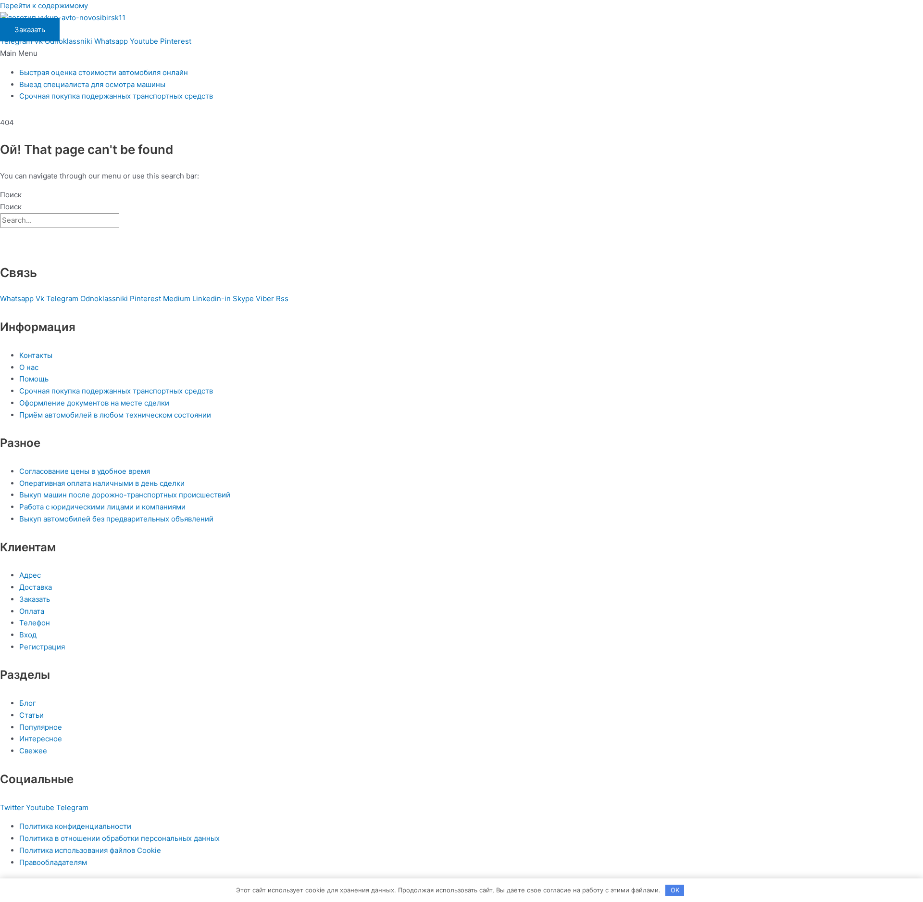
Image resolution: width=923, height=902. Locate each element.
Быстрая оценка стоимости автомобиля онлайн (103, 72)
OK (675, 890)
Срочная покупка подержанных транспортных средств (116, 96)
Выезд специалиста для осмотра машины (92, 84)
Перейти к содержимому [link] (44, 5)
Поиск (11, 194)
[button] (461, 54)
